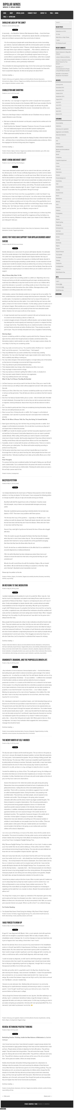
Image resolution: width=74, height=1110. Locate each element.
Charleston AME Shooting (12, 90)
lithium (33, 651)
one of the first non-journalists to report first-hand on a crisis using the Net (28, 703)
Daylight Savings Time (26, 913)
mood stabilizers (6, 653)
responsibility (20, 153)
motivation (40, 1088)
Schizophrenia (5, 81)
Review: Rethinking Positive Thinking (17, 1026)
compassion (25, 649)
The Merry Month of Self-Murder (16, 740)
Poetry (57, 216)
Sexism (58, 237)
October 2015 (59, 93)
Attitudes (58, 143)
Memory (58, 201)
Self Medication (60, 234)
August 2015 (59, 99)
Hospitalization (42, 1018)
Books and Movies (65, 57)
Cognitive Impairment (61, 160)
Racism (9, 151)
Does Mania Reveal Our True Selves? (63, 62)
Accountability (10, 731)
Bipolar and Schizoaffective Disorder (29, 79)
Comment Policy (32, 13)
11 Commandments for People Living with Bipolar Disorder (63, 68)
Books (12, 1088)
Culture (58, 166)
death (34, 913)
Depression (41, 79)
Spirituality (9, 646)
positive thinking (47, 1088)
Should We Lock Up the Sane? (14, 22)
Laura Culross (19, 244)
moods (14, 915)
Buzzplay (41, 576)
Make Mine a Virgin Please (62, 37)
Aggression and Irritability (62, 132)
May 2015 (58, 108)
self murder (29, 915)
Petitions (9, 576)
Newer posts (48, 1096)
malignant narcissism (10, 83)
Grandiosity (17, 731)
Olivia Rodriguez (20, 163)
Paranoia (26, 731)
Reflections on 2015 (61, 31)
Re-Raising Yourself (61, 43)
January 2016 (59, 84)
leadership (4, 733)
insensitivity (47, 576)
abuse (30, 646)
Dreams (42, 228)
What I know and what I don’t (14, 159)
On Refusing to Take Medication (15, 585)
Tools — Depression (9, 17)
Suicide (10, 230)
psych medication (29, 653)
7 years (58, 40)
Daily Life (31, 228)
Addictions (58, 126)
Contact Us (43, 13)
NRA (15, 153)
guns (3, 83)
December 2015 (60, 87)
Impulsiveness (59, 192)
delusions (31, 649)
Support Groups (17, 646)
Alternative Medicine (12, 644)
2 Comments (31, 733)
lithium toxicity (47, 651)
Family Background (61, 178)
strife (25, 153)
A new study (5, 33)
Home (4, 13)
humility (46, 731)
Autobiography (59, 146)
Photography (59, 213)
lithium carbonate (39, 651)
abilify (27, 646)
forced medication (36, 151)
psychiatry (36, 653)
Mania (22, 731)
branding (41, 731)
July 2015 (58, 102)
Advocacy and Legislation (13, 79)
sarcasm (18, 83)
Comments (60, 287)
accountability (26, 81)
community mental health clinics (13, 649)
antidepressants (44, 646)
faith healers (47, 649)
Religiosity (31, 731)
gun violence (48, 81)
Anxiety (9, 1088)
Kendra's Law (21, 651)
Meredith (58, 66)
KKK (45, 151)
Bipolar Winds (12, 4)
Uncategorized (15, 473)
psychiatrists (20, 230)
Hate (57, 184)
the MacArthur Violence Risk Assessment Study (24, 33)
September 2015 (60, 96)
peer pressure (21, 653)
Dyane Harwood (60, 52)
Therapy (58, 260)
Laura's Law (28, 651)
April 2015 (58, 111)
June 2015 (58, 105)
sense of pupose (12, 733)
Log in (57, 281)
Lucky (57, 57)
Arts (57, 140)
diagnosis (41, 649)
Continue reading (8, 75)
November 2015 (60, 90)
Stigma (11, 81)
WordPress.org (59, 290)
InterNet (4, 578)
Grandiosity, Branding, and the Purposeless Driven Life (24, 659)
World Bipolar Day (60, 272)
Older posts (6, 1096)
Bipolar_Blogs (20, 13)
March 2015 (59, 114)
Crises (27, 228)
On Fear (58, 34)
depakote (36, 649)
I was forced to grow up (12, 922)
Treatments (58, 263)
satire (22, 83)
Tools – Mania (54, 13)
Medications (5, 230)
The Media (14, 913)
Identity (46, 228)
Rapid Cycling (59, 222)
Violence (16, 81)
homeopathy (15, 651)
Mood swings (14, 653)
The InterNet (19, 576)
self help (11, 1090)
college (23, 1020)
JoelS (17, 25)
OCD (57, 204)
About (11, 13)
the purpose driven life (22, 733)
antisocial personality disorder (37, 81)
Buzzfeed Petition (9, 480)
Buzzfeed (36, 576)
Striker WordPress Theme (30, 1104)
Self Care (4, 646)
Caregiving (58, 157)
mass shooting (9, 153)
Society (58, 240)
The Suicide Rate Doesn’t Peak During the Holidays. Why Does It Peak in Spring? (25, 911)
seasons (24, 915)
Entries (59, 284)
